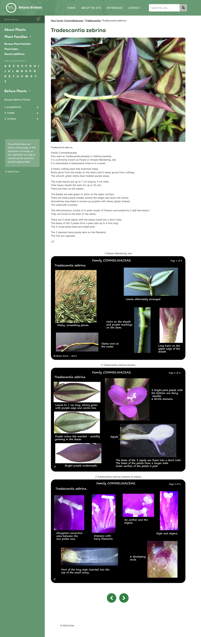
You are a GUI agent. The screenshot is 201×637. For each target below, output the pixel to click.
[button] (111, 601)
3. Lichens (10, 118)
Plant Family (57, 20)
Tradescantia (92, 20)
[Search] (183, 7)
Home (71, 8)
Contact (134, 8)
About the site (91, 8)
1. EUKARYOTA (12, 107)
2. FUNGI (9, 112)
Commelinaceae (73, 20)
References (114, 8)
